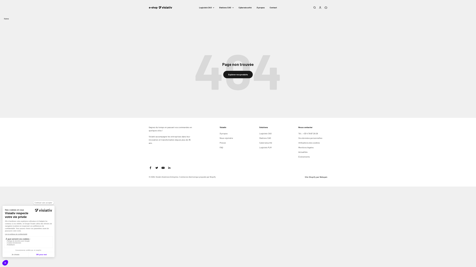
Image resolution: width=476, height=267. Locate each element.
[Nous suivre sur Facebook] (150, 167)
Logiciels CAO (205, 7)
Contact (273, 7)
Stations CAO (225, 7)
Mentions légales (306, 147)
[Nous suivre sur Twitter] (156, 167)
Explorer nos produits (238, 74)
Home (6, 19)
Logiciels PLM (265, 147)
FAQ (221, 147)
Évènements (304, 157)
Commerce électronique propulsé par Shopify (197, 177)
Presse (223, 143)
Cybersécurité (245, 7)
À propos (261, 7)
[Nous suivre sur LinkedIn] (169, 167)
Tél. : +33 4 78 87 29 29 (308, 133)
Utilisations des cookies (309, 143)
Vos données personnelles (310, 138)
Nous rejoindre (226, 138)
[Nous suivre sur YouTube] (163, 167)
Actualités (303, 152)
